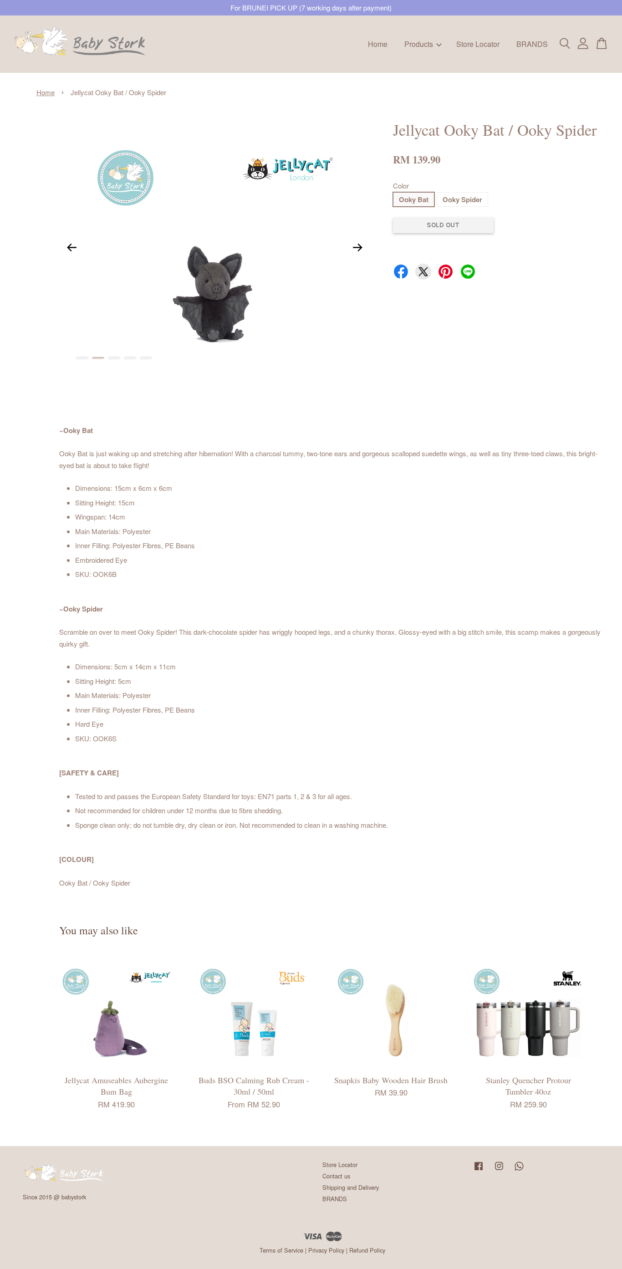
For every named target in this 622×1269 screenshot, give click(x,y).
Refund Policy (367, 1250)
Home (377, 44)
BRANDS (532, 44)
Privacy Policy (326, 1250)
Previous (71, 247)
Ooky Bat (413, 199)
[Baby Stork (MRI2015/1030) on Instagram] (499, 1170)
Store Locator (478, 44)
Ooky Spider (462, 199)
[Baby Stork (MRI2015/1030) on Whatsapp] (519, 1170)
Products (418, 44)
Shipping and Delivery (350, 1187)
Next (358, 247)
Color (401, 185)
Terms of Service (281, 1250)
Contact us (336, 1176)
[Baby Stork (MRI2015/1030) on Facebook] (478, 1170)
